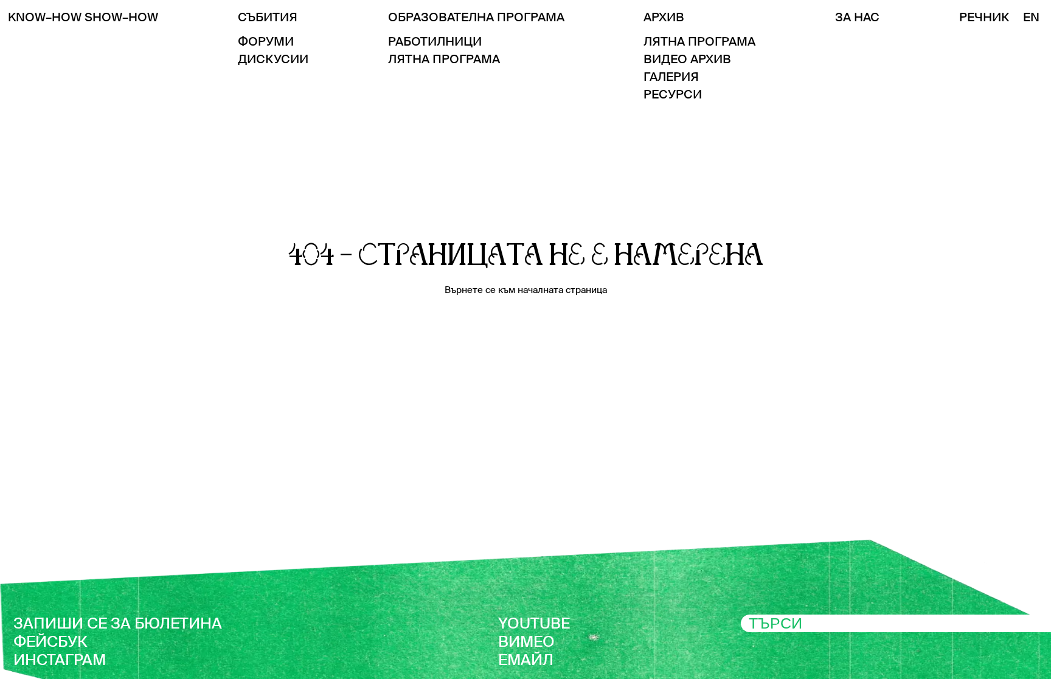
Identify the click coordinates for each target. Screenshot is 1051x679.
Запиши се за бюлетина (117, 623)
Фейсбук (50, 642)
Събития (267, 17)
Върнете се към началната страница (526, 290)
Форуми (266, 41)
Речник (984, 17)
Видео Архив (687, 59)
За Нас (857, 17)
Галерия (671, 76)
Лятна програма (444, 59)
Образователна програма (476, 17)
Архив (663, 17)
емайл (525, 660)
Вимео (526, 642)
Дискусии (273, 59)
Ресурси (672, 94)
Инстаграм (59, 660)
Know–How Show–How (83, 17)
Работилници (435, 41)
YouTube (534, 623)
